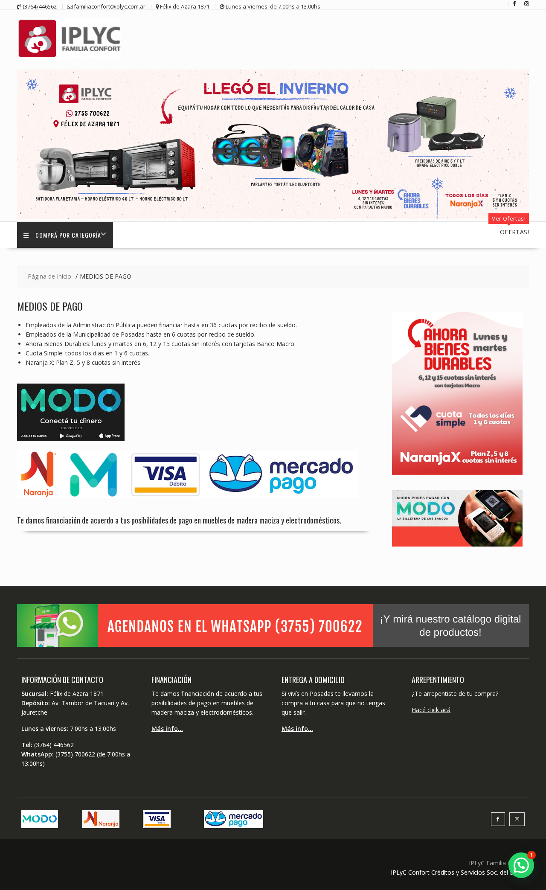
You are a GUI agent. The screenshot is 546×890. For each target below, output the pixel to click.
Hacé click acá (431, 710)
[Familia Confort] (273, 216)
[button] (521, 865)
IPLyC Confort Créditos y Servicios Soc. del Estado (460, 872)
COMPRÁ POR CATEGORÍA (68, 234)
